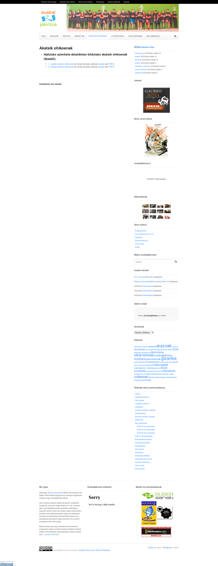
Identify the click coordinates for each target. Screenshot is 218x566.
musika (147, 374)
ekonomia (146, 353)
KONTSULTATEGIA (98, 36)
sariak (171, 374)
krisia (160, 371)
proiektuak (164, 374)
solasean (141, 377)
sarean (102, 63)
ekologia (137, 353)
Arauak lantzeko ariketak (145, 417)
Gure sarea (139, 244)
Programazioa (140, 231)
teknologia (160, 377)
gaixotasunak (153, 359)
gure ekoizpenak (141, 362)
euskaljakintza (163, 355)
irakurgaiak (160, 364)
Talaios (151, 547)
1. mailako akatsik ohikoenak (60, 63)
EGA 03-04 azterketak (146, 426)
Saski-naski (139, 465)
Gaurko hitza (147, 47)
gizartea (168, 358)
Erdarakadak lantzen (143, 439)
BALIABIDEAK (153, 36)
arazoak (164, 345)
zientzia (137, 380)
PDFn (111, 63)
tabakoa (152, 377)
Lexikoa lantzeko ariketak (145, 410)
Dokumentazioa (141, 241)
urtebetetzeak (171, 377)
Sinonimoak (140, 469)
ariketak (175, 347)
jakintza (157, 368)
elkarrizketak (144, 355)
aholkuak (138, 347)
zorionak (146, 380)
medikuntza (139, 374)
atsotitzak (139, 349)
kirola (164, 367)
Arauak (145, 347)
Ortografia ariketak (142, 456)
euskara (140, 358)
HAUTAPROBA (135, 36)
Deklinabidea (147, 286)
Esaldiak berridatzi (142, 443)
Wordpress (167, 547)
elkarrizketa (157, 352)
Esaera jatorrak (114, 2)
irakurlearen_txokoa (143, 368)
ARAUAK (54, 36)
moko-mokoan (141, 70)
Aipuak (126, 2)
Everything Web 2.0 (161, 282)
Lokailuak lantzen (142, 404)
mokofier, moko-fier (142, 66)
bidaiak (160, 350)
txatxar (137, 56)
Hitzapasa (100, 2)
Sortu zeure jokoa (85, 2)
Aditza (150, 277)
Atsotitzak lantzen (142, 397)
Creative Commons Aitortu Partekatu (94, 550)
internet (149, 365)
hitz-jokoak (173, 362)
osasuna (155, 374)
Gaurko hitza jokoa (67, 2)
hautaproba (153, 362)
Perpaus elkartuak (142, 462)
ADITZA (66, 36)
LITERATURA (117, 36)
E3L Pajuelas (139, 277)
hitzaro (136, 365)
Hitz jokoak (139, 400)
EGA (44, 36)
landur (137, 63)
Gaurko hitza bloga (48, 2)
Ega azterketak (141, 423)
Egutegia (138, 237)
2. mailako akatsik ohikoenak (60, 66)
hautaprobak (163, 362)
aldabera (138, 73)
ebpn (170, 350)
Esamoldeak (140, 446)
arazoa (152, 346)
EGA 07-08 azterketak (143, 436)
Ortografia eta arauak (143, 459)
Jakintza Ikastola (54, 493)
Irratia (137, 247)
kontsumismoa (152, 371)
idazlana (142, 365)
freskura (138, 60)
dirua (165, 350)
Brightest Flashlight (142, 282)
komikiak (139, 370)
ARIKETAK (79, 36)
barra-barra (139, 53)
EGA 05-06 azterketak (146, 430)
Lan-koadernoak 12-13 (144, 234)
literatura (169, 370)
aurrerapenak (150, 350)
